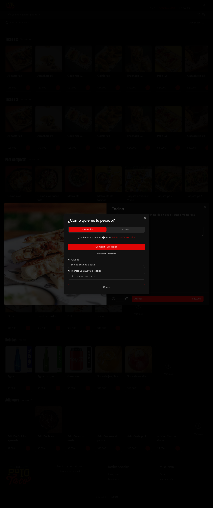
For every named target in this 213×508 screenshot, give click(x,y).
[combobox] (109, 276)
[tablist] (106, 230)
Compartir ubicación (106, 247)
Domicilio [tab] (87, 229)
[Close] (145, 218)
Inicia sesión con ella (123, 237)
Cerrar (106, 287)
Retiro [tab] (125, 229)
